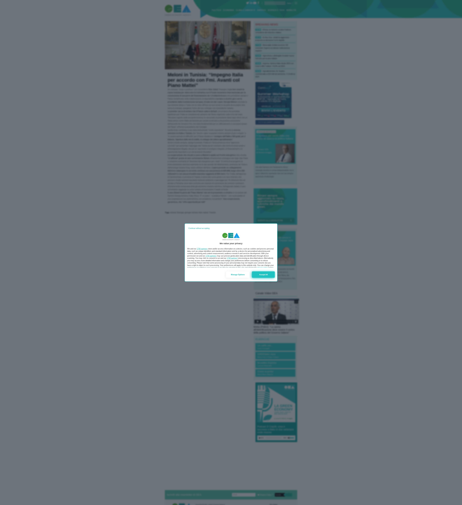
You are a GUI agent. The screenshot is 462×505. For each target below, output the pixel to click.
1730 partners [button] (202, 249)
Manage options (238, 275)
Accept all (263, 275)
